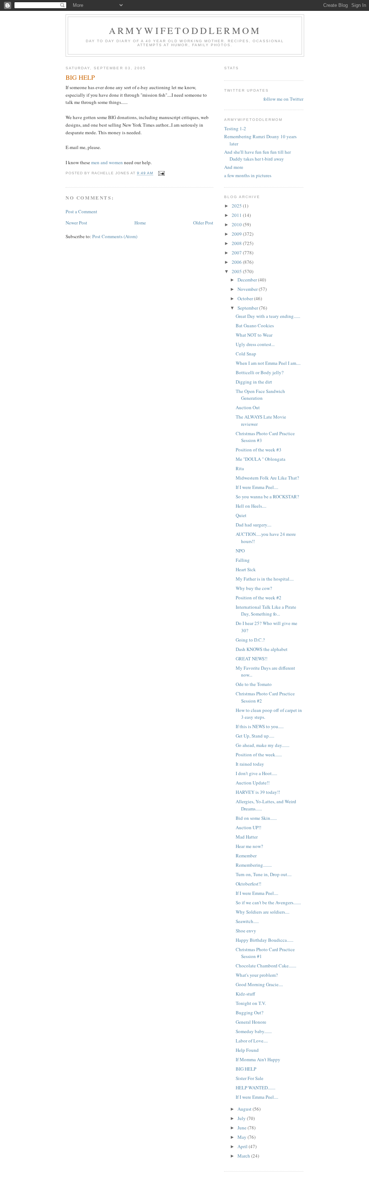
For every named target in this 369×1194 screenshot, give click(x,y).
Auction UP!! (248, 827)
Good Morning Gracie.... (259, 984)
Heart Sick (246, 569)
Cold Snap (246, 353)
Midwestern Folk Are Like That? (267, 477)
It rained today (250, 764)
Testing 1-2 (235, 128)
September (248, 308)
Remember (246, 855)
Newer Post (76, 222)
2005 (237, 271)
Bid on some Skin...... (256, 818)
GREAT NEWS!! (251, 658)
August (245, 1109)
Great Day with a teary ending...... (268, 316)
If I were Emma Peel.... (257, 487)
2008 (237, 243)
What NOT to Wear (254, 335)
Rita (240, 468)
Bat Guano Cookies (255, 325)
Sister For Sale (249, 1078)
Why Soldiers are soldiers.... (262, 912)
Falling (243, 560)
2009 (237, 234)
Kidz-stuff (245, 993)
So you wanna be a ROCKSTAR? (267, 496)
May (242, 1137)
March (244, 1156)
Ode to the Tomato (254, 684)
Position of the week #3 (258, 449)
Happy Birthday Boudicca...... (264, 940)
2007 (237, 252)
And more (233, 167)
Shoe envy (246, 930)
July (242, 1118)
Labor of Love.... (252, 1040)
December (247, 279)
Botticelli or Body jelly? (260, 372)
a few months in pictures (247, 175)
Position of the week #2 (258, 597)
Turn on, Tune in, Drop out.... (264, 874)
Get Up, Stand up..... (255, 735)
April (243, 1146)
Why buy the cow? (254, 588)
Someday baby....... (254, 1031)
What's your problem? (257, 975)
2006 (237, 262)
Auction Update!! (253, 782)
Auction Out (248, 407)
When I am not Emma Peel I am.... (268, 363)
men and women (107, 162)
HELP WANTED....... (255, 1087)
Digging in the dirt (254, 382)
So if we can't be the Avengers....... (268, 902)
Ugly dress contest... (255, 344)
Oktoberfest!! (248, 883)
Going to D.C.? (250, 640)
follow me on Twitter (283, 99)
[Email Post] (161, 173)
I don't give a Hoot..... (256, 773)
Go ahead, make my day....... (262, 745)
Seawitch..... (247, 921)
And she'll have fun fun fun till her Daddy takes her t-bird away (257, 155)
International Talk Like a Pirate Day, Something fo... (266, 610)
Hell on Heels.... (251, 506)
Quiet (241, 515)
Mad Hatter (247, 837)
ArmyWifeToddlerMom (185, 30)
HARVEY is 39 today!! (258, 792)
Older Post (203, 222)
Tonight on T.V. (251, 1003)
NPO (240, 550)
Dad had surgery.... (253, 524)
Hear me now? (249, 846)
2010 (237, 224)
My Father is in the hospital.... (265, 579)
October (245, 298)
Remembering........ (254, 865)
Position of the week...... (259, 754)
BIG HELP (246, 1069)
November (248, 289)
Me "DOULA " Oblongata (260, 459)
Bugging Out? (249, 1012)
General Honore (251, 1022)
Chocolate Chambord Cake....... (266, 965)
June (242, 1127)
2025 (237, 205)
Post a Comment (81, 211)
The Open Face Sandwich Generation (260, 395)
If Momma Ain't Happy (258, 1059)
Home (140, 222)
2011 (237, 215)
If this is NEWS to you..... (260, 726)
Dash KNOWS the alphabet (262, 649)
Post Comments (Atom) (114, 236)
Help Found (247, 1050)
